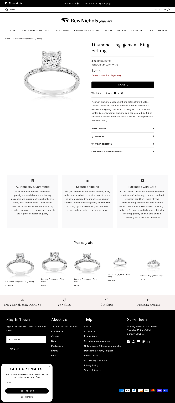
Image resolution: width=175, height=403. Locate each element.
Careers (55, 336)
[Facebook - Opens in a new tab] (6, 3)
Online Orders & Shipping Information (103, 345)
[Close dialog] (49, 366)
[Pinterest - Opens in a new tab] (17, 3)
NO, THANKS (26, 397)
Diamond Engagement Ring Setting (27, 38)
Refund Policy (91, 355)
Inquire (123, 84)
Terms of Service (92, 370)
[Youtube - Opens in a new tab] (13, 3)
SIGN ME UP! (27, 391)
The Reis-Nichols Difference (65, 326)
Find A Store (90, 336)
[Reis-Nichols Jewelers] (86, 20)
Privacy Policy (91, 365)
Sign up (14, 349)
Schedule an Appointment (97, 341)
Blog (53, 341)
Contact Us (89, 331)
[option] (52, 73)
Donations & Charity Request (98, 350)
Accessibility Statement (95, 360)
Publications (57, 345)
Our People (57, 331)
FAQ (53, 355)
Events (54, 350)
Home (7, 38)
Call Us (87, 326)
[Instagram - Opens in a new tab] (10, 3)
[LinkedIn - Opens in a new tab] (21, 3)
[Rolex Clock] (160, 20)
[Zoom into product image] (52, 73)
